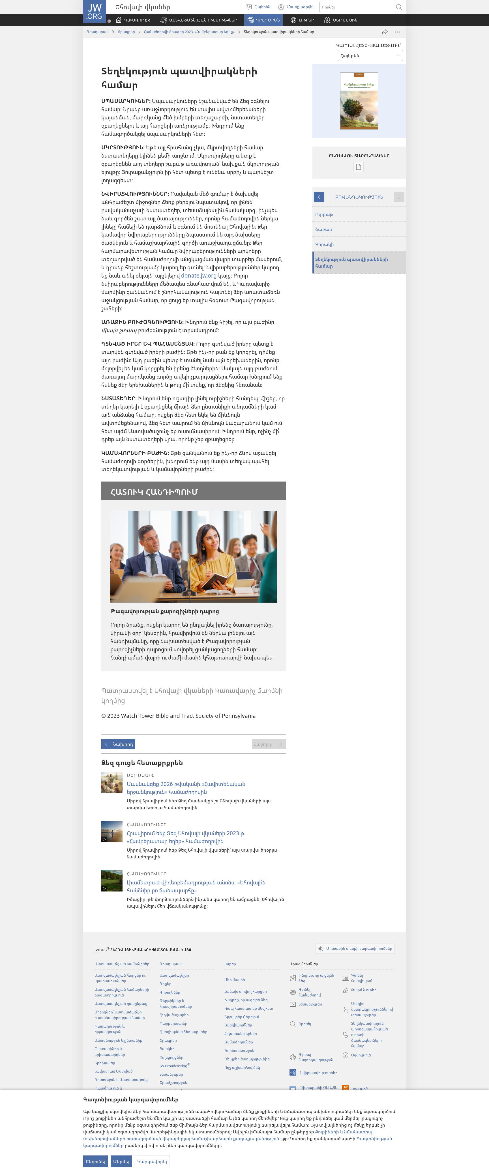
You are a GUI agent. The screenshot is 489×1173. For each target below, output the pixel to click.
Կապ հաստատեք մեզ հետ (248, 1008)
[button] (198, 20)
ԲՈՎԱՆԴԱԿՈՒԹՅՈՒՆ (359, 197)
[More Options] (397, 32)
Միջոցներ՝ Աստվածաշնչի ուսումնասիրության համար (120, 1014)
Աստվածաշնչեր (174, 975)
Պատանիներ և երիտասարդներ (110, 1051)
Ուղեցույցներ (171, 1057)
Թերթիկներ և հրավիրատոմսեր (176, 1003)
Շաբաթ (324, 229)
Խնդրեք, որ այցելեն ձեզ (246, 999)
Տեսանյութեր (171, 1074)
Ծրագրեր (126, 31)
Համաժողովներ (238, 1042)
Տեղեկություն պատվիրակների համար (351, 262)
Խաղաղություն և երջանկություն (110, 1029)
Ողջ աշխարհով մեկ (242, 1067)
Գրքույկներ (170, 992)
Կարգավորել (152, 1161)
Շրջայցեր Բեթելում (241, 1016)
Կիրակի (324, 244)
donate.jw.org (199, 275)
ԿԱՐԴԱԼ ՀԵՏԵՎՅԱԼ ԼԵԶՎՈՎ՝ (368, 45)
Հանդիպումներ (238, 1025)
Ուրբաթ (324, 214)
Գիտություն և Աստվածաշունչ (121, 1079)
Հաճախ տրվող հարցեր (245, 991)
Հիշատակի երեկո (240, 1033)
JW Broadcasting (175, 1065)
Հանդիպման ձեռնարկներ (183, 1031)
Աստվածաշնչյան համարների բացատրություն (122, 992)
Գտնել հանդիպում (357, 978)
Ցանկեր (167, 1048)
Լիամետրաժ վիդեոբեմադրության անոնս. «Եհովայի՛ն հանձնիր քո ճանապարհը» (196, 886)
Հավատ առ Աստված (114, 1071)
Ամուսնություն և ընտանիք (118, 1040)
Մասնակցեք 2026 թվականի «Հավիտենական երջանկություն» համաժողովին (186, 788)
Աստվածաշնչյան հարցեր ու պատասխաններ (120, 978)
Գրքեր (165, 983)
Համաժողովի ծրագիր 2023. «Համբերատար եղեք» (189, 31)
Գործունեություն (239, 1050)
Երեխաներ (105, 1062)
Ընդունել (95, 1161)
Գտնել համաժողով (305, 992)
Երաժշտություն (173, 1082)
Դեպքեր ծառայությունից (247, 1059)
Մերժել (121, 1161)
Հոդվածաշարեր (174, 1014)
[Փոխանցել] (385, 32)
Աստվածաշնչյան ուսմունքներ (122, 963)
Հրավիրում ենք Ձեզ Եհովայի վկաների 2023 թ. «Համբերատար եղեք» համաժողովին (186, 837)
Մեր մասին (234, 979)
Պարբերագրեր (173, 1023)
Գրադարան (98, 31)
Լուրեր (230, 963)
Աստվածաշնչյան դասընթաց (121, 1003)
